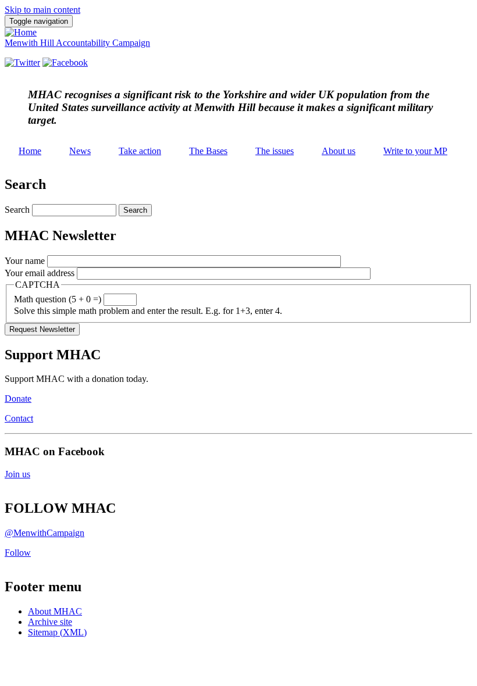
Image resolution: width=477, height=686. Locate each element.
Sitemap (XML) (57, 632)
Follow (18, 553)
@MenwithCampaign (44, 533)
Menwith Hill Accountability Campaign (77, 43)
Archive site (50, 622)
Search (17, 210)
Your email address (39, 273)
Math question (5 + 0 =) (57, 299)
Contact (19, 418)
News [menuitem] (80, 151)
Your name (25, 261)
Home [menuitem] (30, 151)
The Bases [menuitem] (208, 151)
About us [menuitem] (338, 151)
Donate (18, 398)
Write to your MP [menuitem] (415, 151)
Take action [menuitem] (140, 151)
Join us (17, 474)
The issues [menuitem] (274, 151)
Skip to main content (42, 10)
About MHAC (55, 611)
